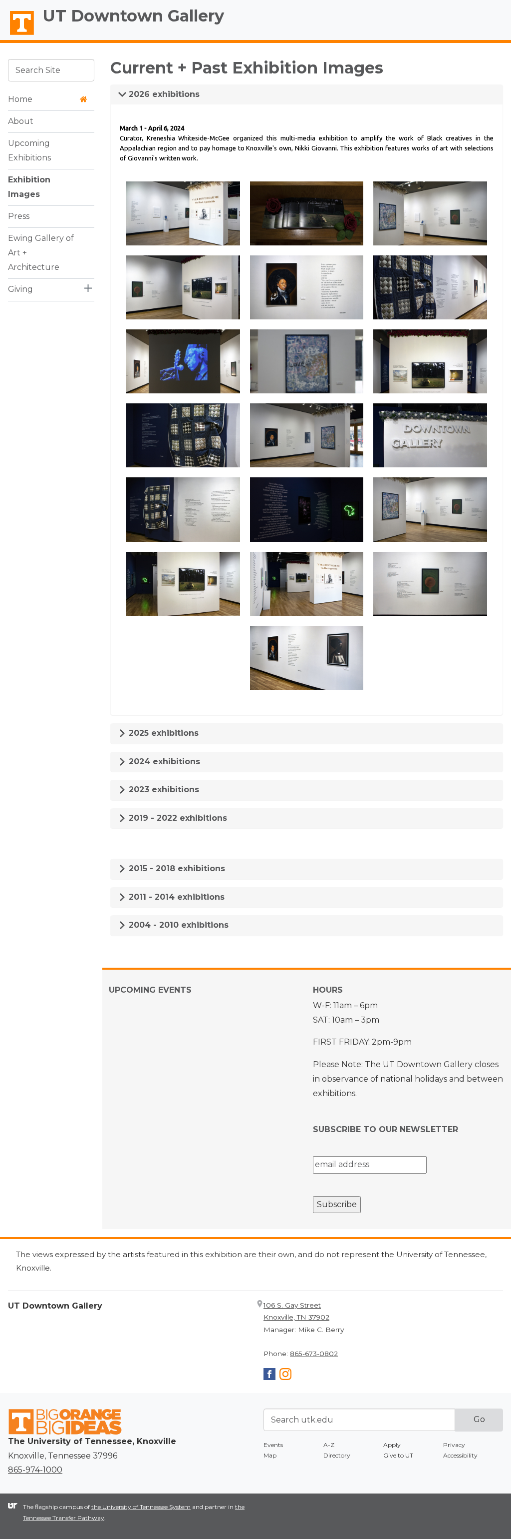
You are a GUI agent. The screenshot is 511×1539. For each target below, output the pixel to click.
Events (273, 1445)
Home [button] (20, 99)
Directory (336, 1455)
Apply (392, 1445)
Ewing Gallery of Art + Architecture (41, 252)
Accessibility (460, 1455)
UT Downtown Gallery (133, 15)
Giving (20, 289)
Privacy (454, 1445)
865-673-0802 (314, 1354)
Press (18, 216)
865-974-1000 (35, 1470)
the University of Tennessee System (141, 1507)
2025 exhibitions (162, 733)
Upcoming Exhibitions (29, 150)
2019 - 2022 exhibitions (176, 818)
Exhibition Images (29, 187)
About (20, 121)
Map (269, 1455)
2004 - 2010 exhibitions (177, 925)
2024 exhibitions (163, 761)
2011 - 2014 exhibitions (175, 897)
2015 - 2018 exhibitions (175, 868)
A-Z (328, 1445)
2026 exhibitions (163, 94)
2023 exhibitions (162, 789)
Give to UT (398, 1455)
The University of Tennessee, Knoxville (17, 35)
